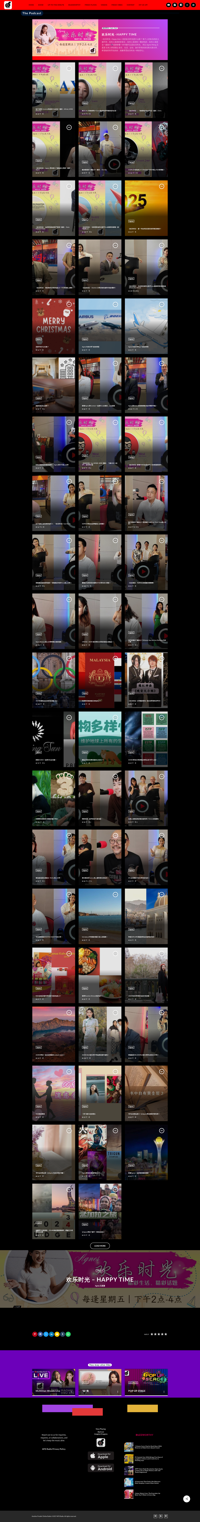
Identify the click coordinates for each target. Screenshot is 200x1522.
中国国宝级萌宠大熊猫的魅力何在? (47, 819)
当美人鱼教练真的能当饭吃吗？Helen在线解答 (143, 819)
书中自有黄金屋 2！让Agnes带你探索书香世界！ (144, 1114)
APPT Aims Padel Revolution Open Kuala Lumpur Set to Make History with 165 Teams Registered (149, 1470)
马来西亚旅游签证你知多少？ (91, 701)
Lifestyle (100, 1271)
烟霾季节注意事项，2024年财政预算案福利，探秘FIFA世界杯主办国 (54, 1231)
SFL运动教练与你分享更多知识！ (139, 878)
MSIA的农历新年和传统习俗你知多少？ (48, 996)
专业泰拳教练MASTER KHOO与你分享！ (49, 937)
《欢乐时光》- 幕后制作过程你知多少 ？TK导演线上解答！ (55, 288)
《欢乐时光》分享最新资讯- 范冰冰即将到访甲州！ (144, 701)
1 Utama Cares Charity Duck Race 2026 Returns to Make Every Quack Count (148, 1447)
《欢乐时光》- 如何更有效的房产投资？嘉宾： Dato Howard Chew (53, 228)
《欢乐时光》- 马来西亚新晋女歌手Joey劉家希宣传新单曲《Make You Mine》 (147, 287)
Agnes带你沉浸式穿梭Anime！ (92, 1173)
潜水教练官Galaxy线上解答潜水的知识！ (95, 878)
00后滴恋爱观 (40, 1114)
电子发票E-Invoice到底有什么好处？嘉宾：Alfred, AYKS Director (54, 110)
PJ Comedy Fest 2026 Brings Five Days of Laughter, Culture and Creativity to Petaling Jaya (149, 1458)
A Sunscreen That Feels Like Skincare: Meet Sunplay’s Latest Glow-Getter (148, 1482)
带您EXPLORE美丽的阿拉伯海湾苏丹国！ (141, 937)
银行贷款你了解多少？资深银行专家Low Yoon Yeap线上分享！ (147, 523)
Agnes (39, 101)
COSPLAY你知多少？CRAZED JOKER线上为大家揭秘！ (146, 170)
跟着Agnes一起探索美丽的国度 (138, 1173)
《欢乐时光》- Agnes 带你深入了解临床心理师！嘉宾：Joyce (54, 169)
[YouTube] (168, 5)
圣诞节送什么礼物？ (42, 347)
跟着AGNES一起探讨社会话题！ (46, 760)
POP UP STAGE (137, 1391)
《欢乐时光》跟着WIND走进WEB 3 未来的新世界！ (145, 465)
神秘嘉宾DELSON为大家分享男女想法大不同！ (143, 1055)
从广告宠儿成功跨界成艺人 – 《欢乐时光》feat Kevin (53, 524)
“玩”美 (85, 1391)
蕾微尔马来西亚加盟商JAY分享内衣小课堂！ (96, 583)
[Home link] (8, 5)
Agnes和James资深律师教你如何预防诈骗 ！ (143, 406)
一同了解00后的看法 (88, 1114)
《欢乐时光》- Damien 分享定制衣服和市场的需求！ (99, 288)
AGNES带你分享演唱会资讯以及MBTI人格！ (142, 760)
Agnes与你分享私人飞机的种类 (138, 347)
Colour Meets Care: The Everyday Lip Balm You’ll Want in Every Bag (147, 1494)
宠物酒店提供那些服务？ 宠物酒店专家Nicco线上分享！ (54, 583)
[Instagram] (175, 5)
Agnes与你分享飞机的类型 (90, 347)
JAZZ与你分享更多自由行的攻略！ (139, 996)
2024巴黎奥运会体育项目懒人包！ (47, 701)
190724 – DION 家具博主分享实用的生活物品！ (98, 642)
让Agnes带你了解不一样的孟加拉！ (93, 1232)
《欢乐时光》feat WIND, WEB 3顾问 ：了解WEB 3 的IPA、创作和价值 (99, 464)
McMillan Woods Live (48, 1391)
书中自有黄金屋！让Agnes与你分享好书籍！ (50, 1173)
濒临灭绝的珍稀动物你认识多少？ (93, 760)
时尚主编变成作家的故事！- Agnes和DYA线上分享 (52, 465)
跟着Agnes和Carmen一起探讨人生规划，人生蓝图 (98, 406)
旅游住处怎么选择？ (42, 406)
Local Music (133, 1383)
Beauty (85, 1383)
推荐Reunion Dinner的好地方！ (92, 996)
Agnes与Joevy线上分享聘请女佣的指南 (48, 642)
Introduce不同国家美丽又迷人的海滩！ (95, 937)
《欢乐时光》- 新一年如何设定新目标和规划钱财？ (144, 229)
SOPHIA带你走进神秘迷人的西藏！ (93, 524)
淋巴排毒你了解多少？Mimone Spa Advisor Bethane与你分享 (147, 641)
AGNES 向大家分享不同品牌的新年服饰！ (95, 1055)
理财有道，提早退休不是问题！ (92, 819)
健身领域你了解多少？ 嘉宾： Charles (94, 170)
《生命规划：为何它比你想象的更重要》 (141, 583)
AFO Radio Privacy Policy (53, 1449)
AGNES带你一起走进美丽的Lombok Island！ (50, 1055)
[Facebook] (181, 5)
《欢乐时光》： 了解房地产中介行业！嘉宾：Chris (144, 111)
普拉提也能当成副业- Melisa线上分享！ (49, 878)
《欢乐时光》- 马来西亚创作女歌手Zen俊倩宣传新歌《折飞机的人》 (100, 228)
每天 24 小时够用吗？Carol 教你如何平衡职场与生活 (99, 111)
